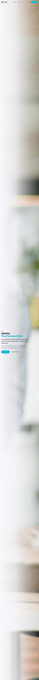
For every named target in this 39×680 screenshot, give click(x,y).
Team (19, 2)
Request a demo (15, 351)
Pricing (15, 2)
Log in (28, 2)
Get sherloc (34, 2)
